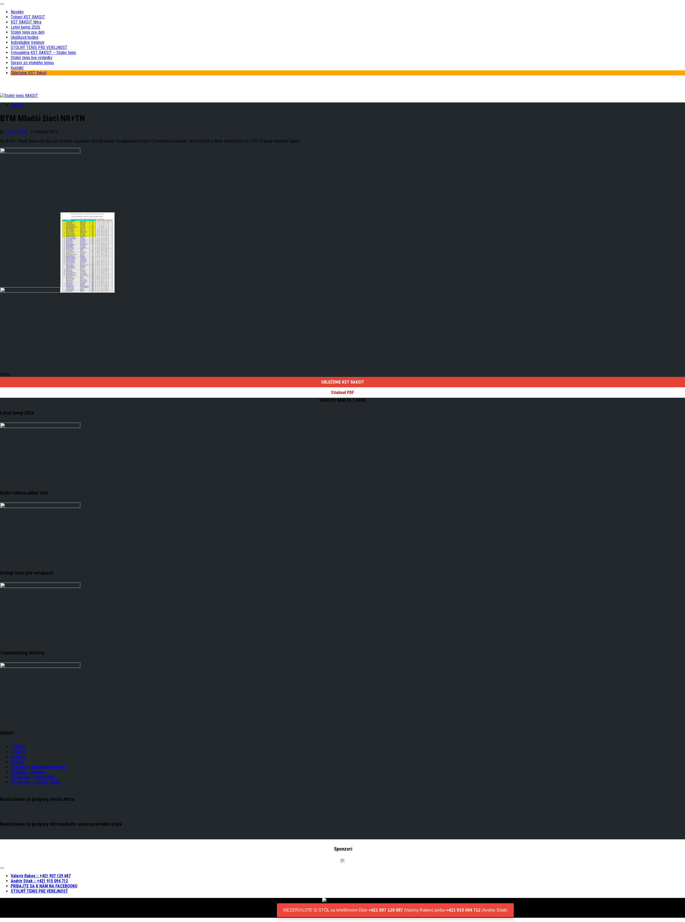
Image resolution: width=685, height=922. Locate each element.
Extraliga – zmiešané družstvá (38, 767)
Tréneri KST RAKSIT (28, 17)
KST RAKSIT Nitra (26, 22)
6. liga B (18, 751)
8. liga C (18, 756)
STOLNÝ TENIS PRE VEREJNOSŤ (39, 47)
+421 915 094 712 (463, 910)
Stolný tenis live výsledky (31, 57)
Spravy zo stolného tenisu (32, 62)
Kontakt (17, 67)
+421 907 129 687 (385, 910)
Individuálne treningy (27, 42)
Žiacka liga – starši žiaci (33, 777)
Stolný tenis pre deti (27, 32)
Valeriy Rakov (16, 131)
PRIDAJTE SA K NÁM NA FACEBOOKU (44, 886)
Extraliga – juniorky (28, 772)
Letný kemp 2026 (25, 27)
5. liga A (18, 746)
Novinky (17, 11)
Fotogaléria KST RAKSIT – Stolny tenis (43, 52)
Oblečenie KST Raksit (29, 72)
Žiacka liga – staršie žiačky (35, 782)
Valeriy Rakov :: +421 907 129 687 (41, 875)
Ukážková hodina (24, 37)
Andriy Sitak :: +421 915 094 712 (39, 880)
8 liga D (17, 761)
